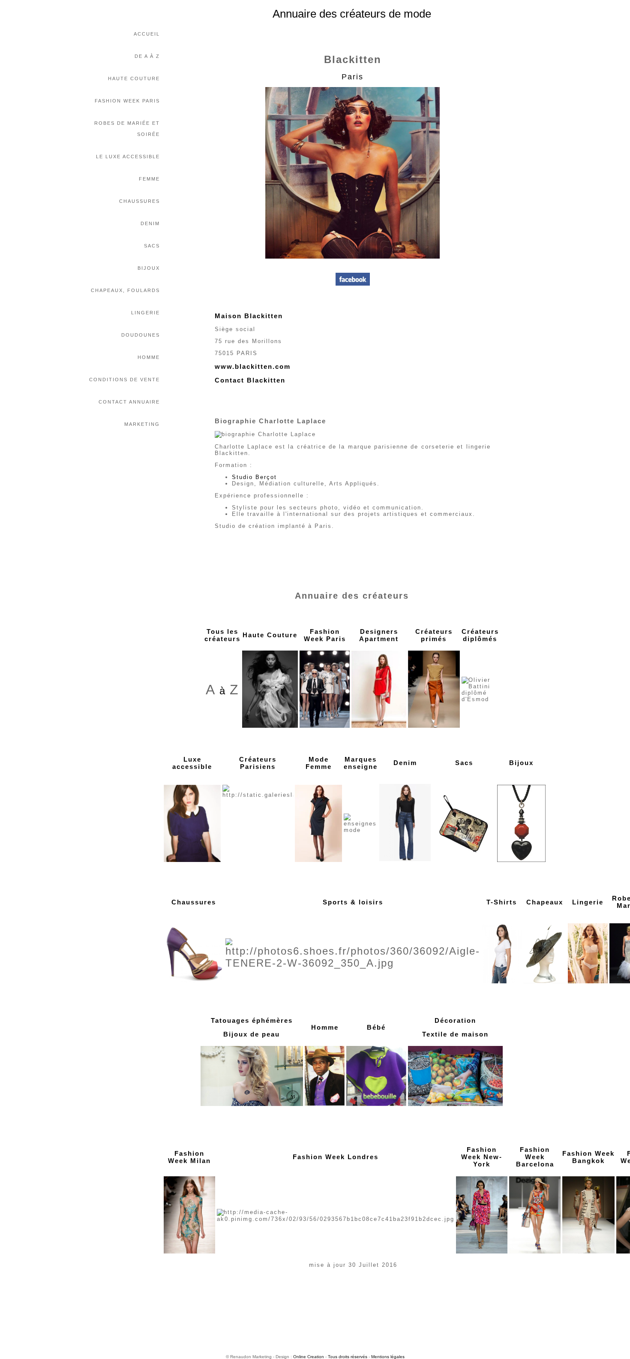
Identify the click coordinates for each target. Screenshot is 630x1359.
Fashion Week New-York (481, 1157)
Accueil (147, 33)
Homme (149, 357)
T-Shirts (501, 902)
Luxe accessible (192, 763)
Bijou (519, 762)
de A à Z (147, 56)
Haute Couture (134, 78)
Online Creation (308, 1356)
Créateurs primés (434, 635)
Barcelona (535, 1164)
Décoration (455, 1020)
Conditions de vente (124, 379)
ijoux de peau (254, 1034)
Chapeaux (544, 902)
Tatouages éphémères (252, 1020)
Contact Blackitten (250, 380)
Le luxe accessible (128, 156)
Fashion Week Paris (127, 100)
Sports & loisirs (353, 902)
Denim (150, 223)
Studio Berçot (254, 477)
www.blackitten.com (253, 366)
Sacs (152, 245)
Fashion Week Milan (189, 1157)
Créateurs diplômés (480, 635)
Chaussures (139, 201)
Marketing (142, 424)
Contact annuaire (129, 401)
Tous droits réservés (347, 1356)
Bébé (376, 1027)
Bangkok (588, 1160)
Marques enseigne (361, 763)
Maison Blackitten (249, 315)
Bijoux (149, 268)
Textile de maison (455, 1034)
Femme (149, 178)
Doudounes (140, 334)
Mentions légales (388, 1356)
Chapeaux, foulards (125, 290)
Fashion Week (535, 1153)
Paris (352, 76)
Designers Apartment (379, 635)
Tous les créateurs (222, 635)
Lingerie (145, 312)
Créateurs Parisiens (257, 763)
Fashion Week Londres (335, 1156)
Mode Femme (319, 763)
